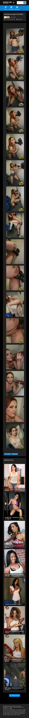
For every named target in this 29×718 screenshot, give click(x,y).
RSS (11, 708)
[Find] (24, 3)
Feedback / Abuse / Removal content (12, 706)
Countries (17, 9)
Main (6, 9)
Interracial (7, 454)
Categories (11, 9)
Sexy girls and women (7, 2)
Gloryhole (15, 454)
